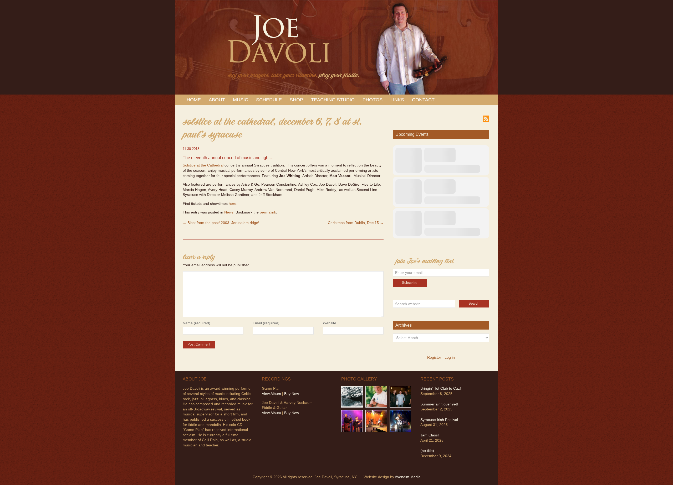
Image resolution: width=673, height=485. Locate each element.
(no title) (427, 451)
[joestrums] (376, 396)
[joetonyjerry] (400, 396)
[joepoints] (352, 396)
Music (240, 99)
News (228, 212)
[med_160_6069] (352, 421)
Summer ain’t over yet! (439, 404)
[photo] (400, 421)
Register (434, 357)
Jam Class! (429, 435)
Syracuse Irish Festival (439, 420)
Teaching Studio (333, 99)
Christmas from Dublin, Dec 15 (356, 223)
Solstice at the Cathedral (203, 165)
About (217, 99)
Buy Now (291, 394)
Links (397, 99)
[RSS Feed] (486, 118)
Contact (423, 99)
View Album (271, 394)
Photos (373, 99)
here (232, 203)
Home (194, 99)
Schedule (269, 99)
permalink (268, 212)
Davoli (278, 44)
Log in (450, 357)
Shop (296, 99)
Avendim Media (408, 477)
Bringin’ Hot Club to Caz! (440, 388)
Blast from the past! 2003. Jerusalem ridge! (221, 223)
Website (329, 323)
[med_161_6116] (376, 421)
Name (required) (196, 323)
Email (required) (266, 323)
